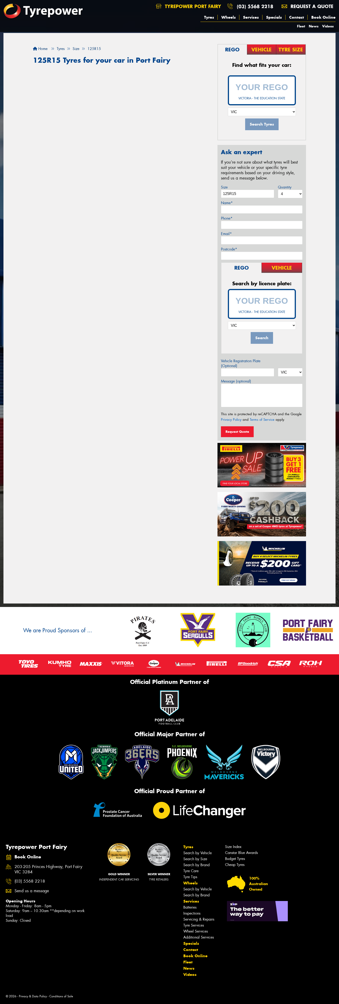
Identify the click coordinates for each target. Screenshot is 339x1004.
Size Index (233, 846)
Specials (274, 17)
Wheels (228, 17)
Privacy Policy (231, 419)
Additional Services (198, 937)
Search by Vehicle (197, 853)
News (313, 26)
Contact (296, 17)
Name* (227, 202)
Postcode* (229, 249)
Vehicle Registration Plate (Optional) (240, 363)
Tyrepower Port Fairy (192, 6)
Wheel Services (195, 931)
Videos (328, 26)
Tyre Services (193, 925)
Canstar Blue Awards (241, 852)
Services (251, 17)
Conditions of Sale (61, 996)
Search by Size (195, 859)
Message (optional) (236, 381)
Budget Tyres (235, 858)
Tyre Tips (190, 876)
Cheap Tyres (234, 864)
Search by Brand (196, 865)
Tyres (209, 17)
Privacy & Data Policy (33, 996)
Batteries (189, 907)
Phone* (226, 218)
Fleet (301, 26)
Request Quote (237, 432)
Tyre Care (191, 871)
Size (224, 187)
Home (42, 48)
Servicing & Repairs (198, 919)
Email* (226, 233)
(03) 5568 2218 (255, 6)
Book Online (323, 17)
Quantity (284, 187)
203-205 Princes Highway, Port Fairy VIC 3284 (48, 869)
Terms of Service (262, 419)
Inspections (191, 913)
